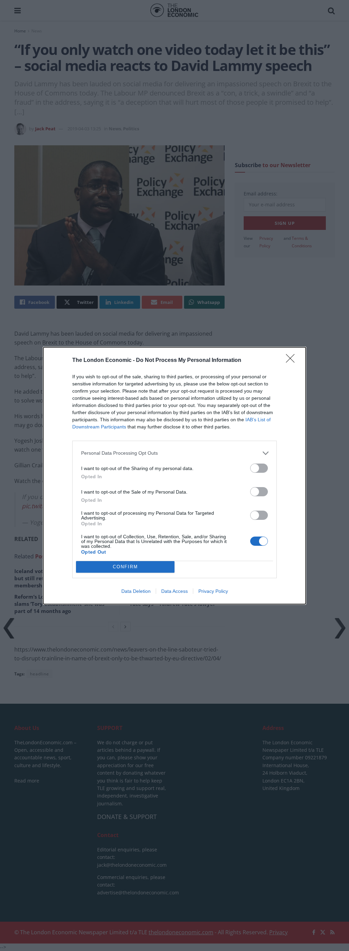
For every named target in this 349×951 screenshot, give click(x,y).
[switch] (259, 468)
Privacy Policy (213, 591)
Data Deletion (136, 591)
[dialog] (174, 475)
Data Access (174, 591)
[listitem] (174, 453)
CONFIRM (125, 566)
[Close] (292, 360)
